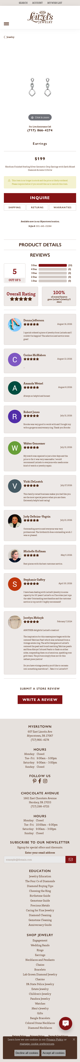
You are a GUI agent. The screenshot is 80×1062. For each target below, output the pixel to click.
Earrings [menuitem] (40, 955)
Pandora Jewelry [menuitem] (40, 998)
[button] (23, 3)
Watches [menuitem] (40, 1003)
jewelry (10, 37)
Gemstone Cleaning (40, 920)
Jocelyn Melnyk (33, 617)
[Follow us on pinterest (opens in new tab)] (34, 781)
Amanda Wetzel (33, 383)
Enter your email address (40, 852)
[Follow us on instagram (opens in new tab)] (45, 781)
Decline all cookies (27, 1052)
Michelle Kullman (34, 551)
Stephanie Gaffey (34, 579)
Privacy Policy (54, 1039)
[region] (40, 86)
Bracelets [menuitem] (40, 969)
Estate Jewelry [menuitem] (40, 989)
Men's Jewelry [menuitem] (40, 1008)
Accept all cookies (53, 1052)
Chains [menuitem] (40, 964)
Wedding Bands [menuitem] (40, 945)
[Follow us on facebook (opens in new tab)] (39, 781)
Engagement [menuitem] (40, 940)
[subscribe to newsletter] (70, 859)
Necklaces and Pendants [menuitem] (40, 959)
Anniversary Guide (40, 924)
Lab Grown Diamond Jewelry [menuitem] (40, 974)
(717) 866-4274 (40, 130)
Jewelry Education (40, 876)
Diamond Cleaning (40, 915)
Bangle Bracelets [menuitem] (40, 1018)
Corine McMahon (34, 355)
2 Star (34, 276)
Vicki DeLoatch (33, 481)
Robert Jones (31, 412)
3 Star (34, 273)
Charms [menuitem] (40, 979)
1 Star (34, 280)
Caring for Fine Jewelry (40, 910)
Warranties (62, 207)
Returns (37, 207)
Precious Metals (40, 905)
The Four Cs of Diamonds (40, 881)
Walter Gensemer (34, 443)
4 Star (34, 269)
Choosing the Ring (40, 890)
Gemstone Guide (40, 900)
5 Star (34, 265)
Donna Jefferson (33, 320)
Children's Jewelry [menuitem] (40, 993)
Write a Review (40, 699)
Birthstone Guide (40, 895)
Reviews (40, 255)
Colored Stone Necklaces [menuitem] (40, 1023)
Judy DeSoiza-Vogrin (36, 516)
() (70, 265)
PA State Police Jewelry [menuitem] (40, 984)
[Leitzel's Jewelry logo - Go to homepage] (40, 17)
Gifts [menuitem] (40, 1013)
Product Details (40, 244)
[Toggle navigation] (6, 22)
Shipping (15, 207)
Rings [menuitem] (40, 950)
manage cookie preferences (37, 1043)
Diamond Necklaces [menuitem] (40, 1027)
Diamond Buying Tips (40, 886)
